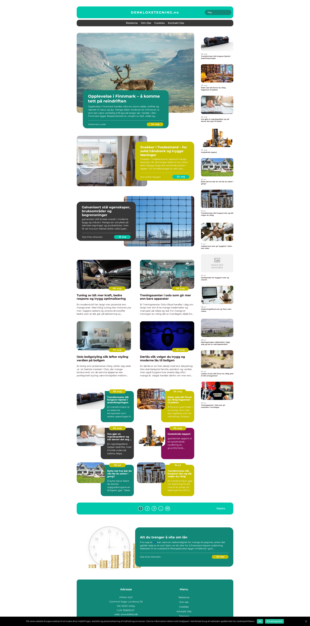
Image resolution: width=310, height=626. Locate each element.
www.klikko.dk (129, 614)
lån (154, 542)
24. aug (155, 124)
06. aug (117, 391)
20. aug (181, 176)
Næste (221, 508)
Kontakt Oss (176, 23)
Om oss (146, 23)
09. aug (117, 288)
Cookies (159, 23)
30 (167, 508)
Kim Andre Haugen (150, 177)
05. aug (177, 391)
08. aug (180, 288)
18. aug (122, 236)
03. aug (177, 428)
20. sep (220, 556)
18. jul (178, 465)
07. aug (117, 349)
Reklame (132, 23)
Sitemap (184, 616)
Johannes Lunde (97, 124)
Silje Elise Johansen (92, 237)
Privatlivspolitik (274, 621)
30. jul (117, 465)
